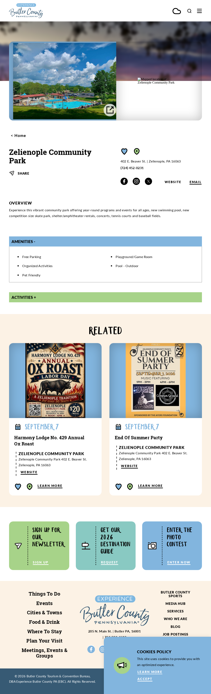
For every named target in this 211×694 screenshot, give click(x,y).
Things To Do (44, 593)
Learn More (50, 485)
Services (175, 611)
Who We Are (175, 618)
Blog (175, 626)
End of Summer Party (139, 438)
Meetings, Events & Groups (44, 653)
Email (196, 182)
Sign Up (40, 562)
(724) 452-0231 (132, 167)
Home (19, 135)
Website (173, 182)
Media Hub (175, 603)
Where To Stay (44, 631)
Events (44, 603)
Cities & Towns (44, 612)
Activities (22, 297)
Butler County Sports (175, 594)
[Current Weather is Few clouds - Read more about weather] (177, 11)
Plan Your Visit (44, 640)
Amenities (22, 241)
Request (109, 562)
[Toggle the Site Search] (189, 11)
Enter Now (179, 562)
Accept (144, 678)
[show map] (137, 151)
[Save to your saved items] (124, 151)
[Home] (38, 10)
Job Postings (176, 634)
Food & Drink (44, 622)
